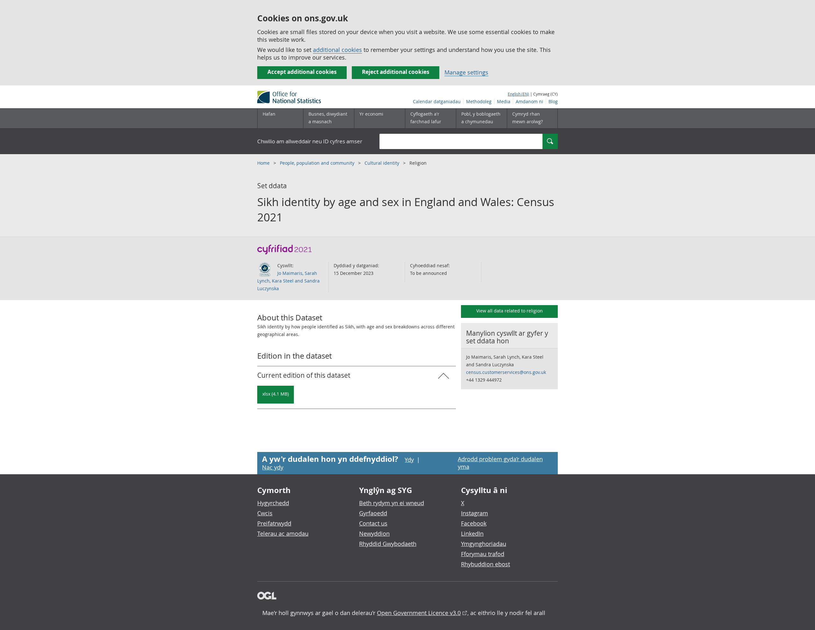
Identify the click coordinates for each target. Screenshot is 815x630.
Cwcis (265, 513)
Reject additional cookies (395, 71)
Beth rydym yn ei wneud (391, 503)
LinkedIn (472, 533)
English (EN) (518, 94)
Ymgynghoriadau (483, 544)
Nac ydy (272, 467)
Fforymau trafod (482, 554)
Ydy (409, 459)
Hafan (269, 114)
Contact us (373, 523)
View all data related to (509, 311)
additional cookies (337, 50)
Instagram (474, 513)
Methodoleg (479, 101)
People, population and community (318, 163)
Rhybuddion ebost (485, 564)
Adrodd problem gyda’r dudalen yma (500, 462)
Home (264, 163)
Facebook (473, 523)
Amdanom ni (529, 101)
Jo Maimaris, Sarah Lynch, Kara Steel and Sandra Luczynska (288, 280)
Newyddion (374, 533)
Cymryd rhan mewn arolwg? (527, 118)
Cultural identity (382, 163)
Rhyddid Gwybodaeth (387, 544)
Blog (553, 101)
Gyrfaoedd (373, 513)
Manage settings (466, 72)
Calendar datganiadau (437, 101)
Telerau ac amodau (282, 533)
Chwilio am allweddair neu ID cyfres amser (309, 141)
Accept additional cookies (302, 71)
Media (503, 101)
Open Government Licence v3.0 (419, 613)
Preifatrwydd (274, 523)
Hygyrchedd (273, 503)
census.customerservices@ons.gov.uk (506, 372)
